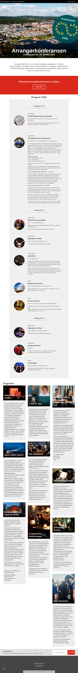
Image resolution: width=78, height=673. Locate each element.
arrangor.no (13, 1)
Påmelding (21, 10)
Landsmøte (54, 10)
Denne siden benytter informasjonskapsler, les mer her (39, 671)
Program (32, 10)
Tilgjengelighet (69, 10)
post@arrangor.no (39, 663)
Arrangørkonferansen (17, 5)
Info (13, 10)
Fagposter (43, 10)
